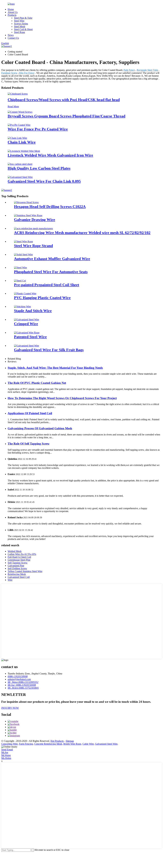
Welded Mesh (14, 551)
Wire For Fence (26, 73)
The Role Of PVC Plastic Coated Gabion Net (37, 383)
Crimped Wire (26, 324)
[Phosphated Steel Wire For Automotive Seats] (20, 267)
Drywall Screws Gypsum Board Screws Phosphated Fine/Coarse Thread (66, 116)
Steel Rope (19, 32)
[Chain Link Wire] (17, 138)
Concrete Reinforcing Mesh (48, 743)
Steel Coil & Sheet (23, 29)
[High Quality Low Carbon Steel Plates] (20, 164)
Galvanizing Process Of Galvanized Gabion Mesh (40, 428)
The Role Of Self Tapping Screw (29, 443)
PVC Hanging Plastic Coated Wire (42, 298)
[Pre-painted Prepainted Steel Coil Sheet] (20, 280)
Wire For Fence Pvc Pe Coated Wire (38, 129)
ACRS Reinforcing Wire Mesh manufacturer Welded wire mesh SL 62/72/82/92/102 (82, 233)
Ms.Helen (6, 758)
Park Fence (129, 70)
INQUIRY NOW (10, 708)
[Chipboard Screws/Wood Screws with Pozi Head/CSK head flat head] (18, 93)
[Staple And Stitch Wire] (22, 306)
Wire (10, 580)
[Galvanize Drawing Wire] (28, 215)
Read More (13, 106)
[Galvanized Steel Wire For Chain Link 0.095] (20, 177)
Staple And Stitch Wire (33, 311)
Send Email (7, 749)
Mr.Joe (4, 752)
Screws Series (21, 23)
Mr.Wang (6, 755)
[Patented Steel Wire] (26, 332)
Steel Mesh (19, 26)
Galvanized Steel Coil (19, 577)
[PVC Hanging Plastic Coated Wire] (25, 293)
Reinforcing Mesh (17, 574)
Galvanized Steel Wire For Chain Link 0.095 (44, 181)
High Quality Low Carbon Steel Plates (39, 168)
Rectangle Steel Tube (147, 70)
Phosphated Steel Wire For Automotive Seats (51, 272)
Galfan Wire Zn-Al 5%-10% (22, 554)
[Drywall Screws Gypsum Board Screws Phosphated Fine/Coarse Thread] (20, 112)
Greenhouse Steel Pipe (19, 559)
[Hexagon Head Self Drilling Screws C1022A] (26, 202)
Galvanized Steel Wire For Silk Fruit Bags (49, 350)
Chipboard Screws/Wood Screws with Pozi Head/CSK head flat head (64, 100)
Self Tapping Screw (18, 562)
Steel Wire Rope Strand (33, 246)
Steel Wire (19, 20)
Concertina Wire (9, 743)
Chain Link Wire (22, 142)
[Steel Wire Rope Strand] (23, 241)
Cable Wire (88, 743)
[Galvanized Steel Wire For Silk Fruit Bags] (26, 345)
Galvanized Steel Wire (106, 743)
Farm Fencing (26, 743)
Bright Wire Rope (72, 743)
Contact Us (13, 38)
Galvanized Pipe (16, 565)
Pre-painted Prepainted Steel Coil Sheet (46, 285)
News (11, 35)
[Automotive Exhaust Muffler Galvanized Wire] (23, 254)
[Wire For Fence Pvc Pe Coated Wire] (19, 125)
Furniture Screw (9, 73)
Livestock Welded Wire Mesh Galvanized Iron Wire (50, 155)
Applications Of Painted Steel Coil (30, 413)
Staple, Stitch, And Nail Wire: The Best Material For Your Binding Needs (55, 367)
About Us (13, 12)
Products (12, 15)
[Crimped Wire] (26, 319)
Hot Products (57, 741)
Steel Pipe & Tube (23, 18)
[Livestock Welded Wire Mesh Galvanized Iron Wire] (24, 151)
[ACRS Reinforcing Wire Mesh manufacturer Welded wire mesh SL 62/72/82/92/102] (33, 228)
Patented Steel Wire (30, 337)
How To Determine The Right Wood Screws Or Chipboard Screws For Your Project (62, 398)
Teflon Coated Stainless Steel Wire (25, 571)
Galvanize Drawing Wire (34, 220)
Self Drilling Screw (17, 568)
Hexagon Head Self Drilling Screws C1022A (50, 207)
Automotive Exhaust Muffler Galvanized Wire (52, 259)
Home (11, 9)
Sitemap (70, 741)
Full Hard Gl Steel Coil (19, 557)
